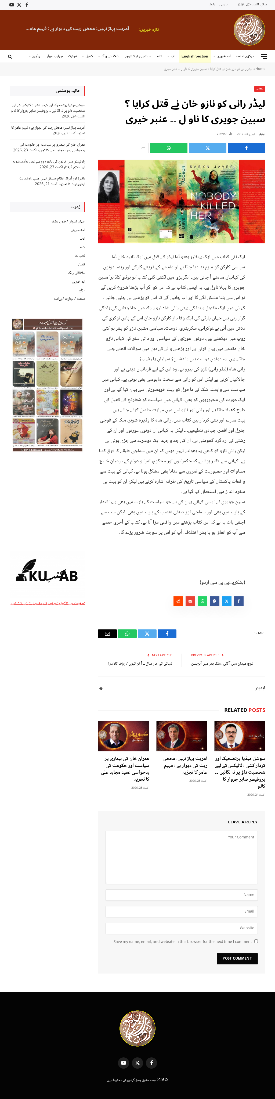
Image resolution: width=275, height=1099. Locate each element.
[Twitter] (260, 283)
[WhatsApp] (260, 297)
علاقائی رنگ (110, 56)
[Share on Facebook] (246, 148)
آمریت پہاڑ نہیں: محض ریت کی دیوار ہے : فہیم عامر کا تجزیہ (75, 29)
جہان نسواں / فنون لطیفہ (68, 221)
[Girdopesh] (249, 30)
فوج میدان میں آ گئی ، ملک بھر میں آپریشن (222, 663)
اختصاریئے (78, 230)
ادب (173, 56)
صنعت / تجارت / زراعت (69, 299)
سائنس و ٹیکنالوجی (137, 56)
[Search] (10, 57)
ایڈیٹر (262, 134)
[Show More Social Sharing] (143, 148)
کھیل (89, 56)
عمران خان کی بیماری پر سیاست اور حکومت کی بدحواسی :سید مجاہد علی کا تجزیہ (125, 769)
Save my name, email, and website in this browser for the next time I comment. (182, 942)
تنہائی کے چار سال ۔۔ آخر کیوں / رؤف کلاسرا (140, 663)
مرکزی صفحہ (245, 56)
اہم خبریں (224, 56)
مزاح (82, 290)
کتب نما (80, 256)
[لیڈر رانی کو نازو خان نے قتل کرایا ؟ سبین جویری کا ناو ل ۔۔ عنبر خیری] (181, 201)
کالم (159, 56)
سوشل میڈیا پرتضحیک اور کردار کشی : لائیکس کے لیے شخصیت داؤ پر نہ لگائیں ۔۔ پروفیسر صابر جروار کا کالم (240, 773)
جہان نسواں (54, 56)
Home (260, 69)
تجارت (72, 56)
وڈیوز (36, 56)
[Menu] (264, 57)
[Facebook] (260, 269)
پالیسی (223, 5)
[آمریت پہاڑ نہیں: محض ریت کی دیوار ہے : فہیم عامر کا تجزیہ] (181, 736)
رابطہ (212, 5)
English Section (195, 56)
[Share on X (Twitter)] (207, 148)
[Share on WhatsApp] (168, 148)
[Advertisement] (47, 502)
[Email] (260, 310)
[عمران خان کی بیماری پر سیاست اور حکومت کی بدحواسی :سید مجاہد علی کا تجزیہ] (123, 736)
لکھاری (259, 89)
